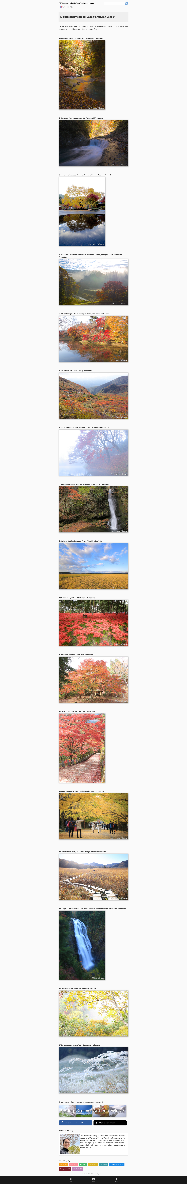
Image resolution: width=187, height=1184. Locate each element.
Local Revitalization (115, 1164)
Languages (92, 1164)
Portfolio (93, 1181)
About (116, 1181)
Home (70, 1181)
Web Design (77, 1169)
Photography (63, 1169)
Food (81, 1164)
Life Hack (102, 1164)
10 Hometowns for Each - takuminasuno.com (76, 3)
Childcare (72, 1164)
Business (62, 1164)
